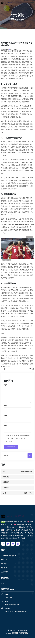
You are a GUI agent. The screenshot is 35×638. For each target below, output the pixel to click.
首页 (12, 19)
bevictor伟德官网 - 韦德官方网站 (17, 633)
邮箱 (6, 415)
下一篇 (31, 369)
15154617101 (8, 597)
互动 (17, 493)
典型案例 (6, 477)
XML (2, 583)
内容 (5, 385)
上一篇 (3, 369)
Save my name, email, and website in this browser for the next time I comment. (17, 438)
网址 (5, 425)
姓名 (6, 405)
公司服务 (6, 487)
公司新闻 (6, 482)
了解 (17, 471)
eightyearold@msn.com (12, 604)
